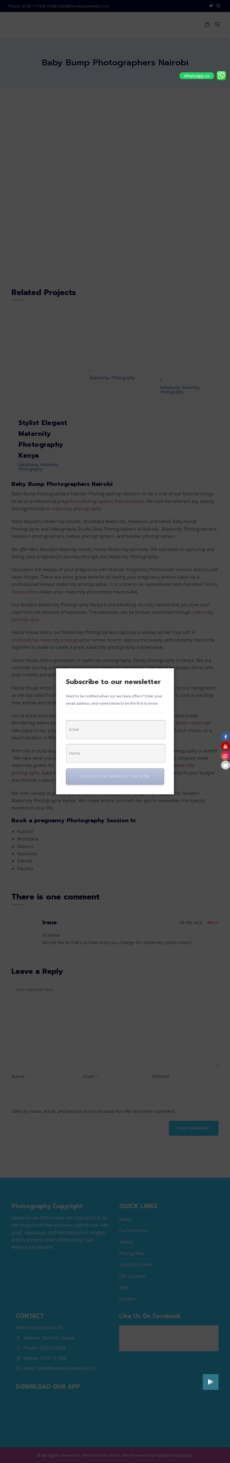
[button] (211, 1382)
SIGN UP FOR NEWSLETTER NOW (115, 776)
